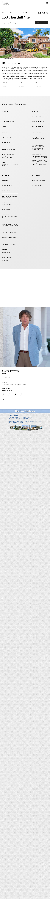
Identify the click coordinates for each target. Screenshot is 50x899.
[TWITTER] (9, 394)
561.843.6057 (5, 379)
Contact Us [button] (6, 399)
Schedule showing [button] (41, 22)
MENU (44, 2)
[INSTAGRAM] (21, 394)
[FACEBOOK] (3, 394)
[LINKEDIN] (15, 394)
